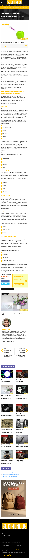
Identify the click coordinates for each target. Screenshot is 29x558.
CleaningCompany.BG (7, 471)
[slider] (5, 276)
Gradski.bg (10, 549)
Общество (4, 532)
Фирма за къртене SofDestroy (9, 472)
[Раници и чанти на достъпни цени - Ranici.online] (13, 498)
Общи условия (5, 545)
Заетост (17, 533)
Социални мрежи (6, 533)
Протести (18, 532)
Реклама (19, 5)
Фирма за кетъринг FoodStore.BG (10, 476)
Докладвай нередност (19, 284)
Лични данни (17, 545)
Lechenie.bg (4, 549)
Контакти (25, 5)
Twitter (5, 283)
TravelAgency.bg (16, 549)
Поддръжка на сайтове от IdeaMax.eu (11, 474)
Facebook (5, 281)
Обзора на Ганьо (6, 535)
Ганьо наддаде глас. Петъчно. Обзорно (14, 8)
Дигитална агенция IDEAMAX (8, 554)
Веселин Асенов (6, 42)
